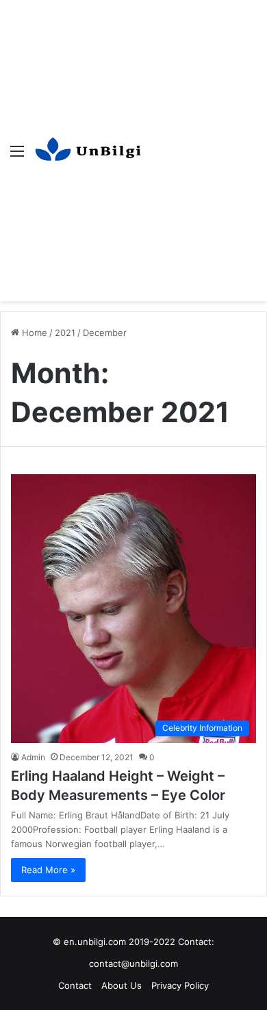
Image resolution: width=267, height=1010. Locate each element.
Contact (75, 985)
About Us (121, 985)
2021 (65, 332)
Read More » (48, 869)
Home (33, 332)
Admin (33, 757)
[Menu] (17, 155)
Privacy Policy (180, 985)
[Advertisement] (133, 140)
